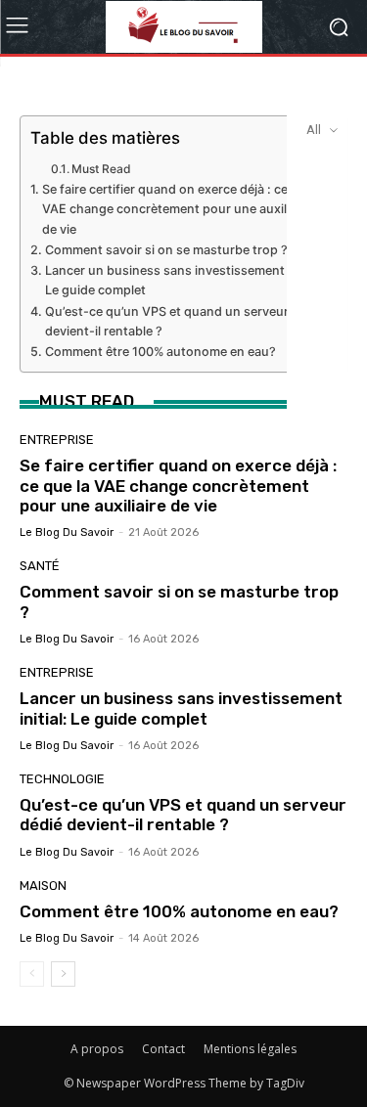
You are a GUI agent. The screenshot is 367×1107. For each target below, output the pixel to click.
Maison (43, 885)
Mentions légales (250, 1049)
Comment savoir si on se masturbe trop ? (166, 250)
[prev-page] (32, 974)
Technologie (62, 779)
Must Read (100, 168)
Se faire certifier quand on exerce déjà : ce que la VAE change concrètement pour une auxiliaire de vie (184, 209)
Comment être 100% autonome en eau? (160, 351)
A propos (96, 1049)
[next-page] (63, 974)
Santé (40, 565)
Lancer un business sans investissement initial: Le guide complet (184, 280)
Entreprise (57, 439)
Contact (163, 1049)
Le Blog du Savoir (67, 532)
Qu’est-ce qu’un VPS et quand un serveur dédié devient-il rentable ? (184, 321)
